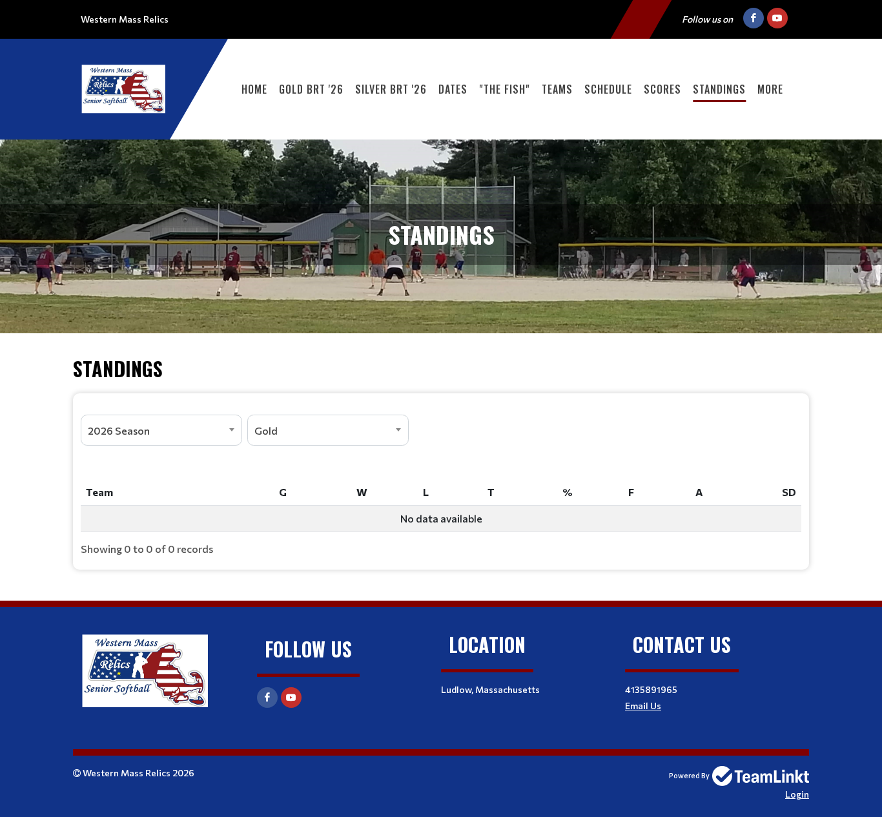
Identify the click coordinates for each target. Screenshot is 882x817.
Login (797, 794)
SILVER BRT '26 (391, 89)
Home (254, 89)
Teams (557, 89)
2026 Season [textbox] (119, 430)
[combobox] (161, 430)
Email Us (643, 705)
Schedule (608, 89)
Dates (452, 89)
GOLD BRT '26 (311, 89)
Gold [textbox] (266, 430)
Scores (662, 89)
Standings (719, 89)
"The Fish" (504, 89)
